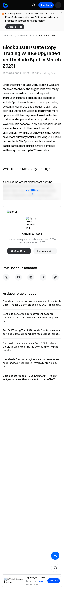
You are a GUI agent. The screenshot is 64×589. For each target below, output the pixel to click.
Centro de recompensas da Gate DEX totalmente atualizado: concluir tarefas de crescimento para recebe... (31, 347)
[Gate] (5, 5)
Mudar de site (14, 26)
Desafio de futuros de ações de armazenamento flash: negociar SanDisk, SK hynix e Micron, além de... (31, 363)
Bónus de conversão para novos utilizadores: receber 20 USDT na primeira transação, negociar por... (31, 317)
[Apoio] (55, 568)
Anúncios (8, 35)
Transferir (53, 580)
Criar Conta (46, 5)
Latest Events (26, 35)
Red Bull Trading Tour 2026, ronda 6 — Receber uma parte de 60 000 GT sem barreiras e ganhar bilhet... (32, 332)
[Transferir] (55, 556)
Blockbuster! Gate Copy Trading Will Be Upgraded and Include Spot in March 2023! (49, 35)
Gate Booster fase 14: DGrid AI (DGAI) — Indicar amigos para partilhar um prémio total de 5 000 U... (31, 377)
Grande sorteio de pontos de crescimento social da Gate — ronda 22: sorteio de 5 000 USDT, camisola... (32, 303)
